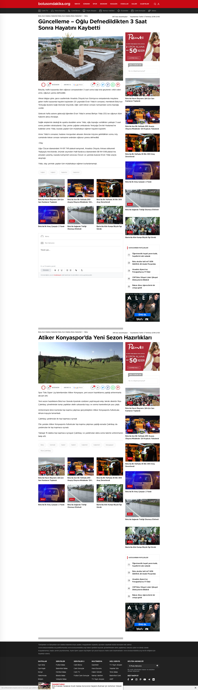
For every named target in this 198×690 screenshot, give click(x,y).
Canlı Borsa (75, 11)
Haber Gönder (97, 672)
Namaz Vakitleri (108, 11)
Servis (77, 4)
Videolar (124, 4)
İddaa (154, 11)
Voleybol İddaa (61, 679)
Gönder (46, 270)
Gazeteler (144, 4)
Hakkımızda (42, 675)
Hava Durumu (60, 11)
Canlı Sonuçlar (140, 11)
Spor (95, 4)
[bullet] (70, 270)
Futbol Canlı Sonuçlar (81, 675)
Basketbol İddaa (61, 668)
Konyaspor (109, 445)
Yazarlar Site (114, 668)
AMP (111, 679)
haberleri (76, 172)
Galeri (134, 4)
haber (43, 172)
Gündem (86, 4)
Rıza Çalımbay (46, 451)
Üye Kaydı (41, 668)
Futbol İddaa (60, 665)
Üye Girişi (41, 665)
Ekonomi (103, 4)
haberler (64, 172)
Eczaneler (124, 11)
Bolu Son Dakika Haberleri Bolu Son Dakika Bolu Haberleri (60, 16)
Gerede (52, 445)
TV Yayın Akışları (98, 679)
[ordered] (67, 270)
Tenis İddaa (114, 672)
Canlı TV (45, 11)
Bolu (86, 16)
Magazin (113, 4)
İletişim (40, 679)
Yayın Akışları (91, 11)
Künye (40, 672)
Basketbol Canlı (115, 675)
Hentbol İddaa (61, 672)
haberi (53, 172)
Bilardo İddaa (60, 675)
